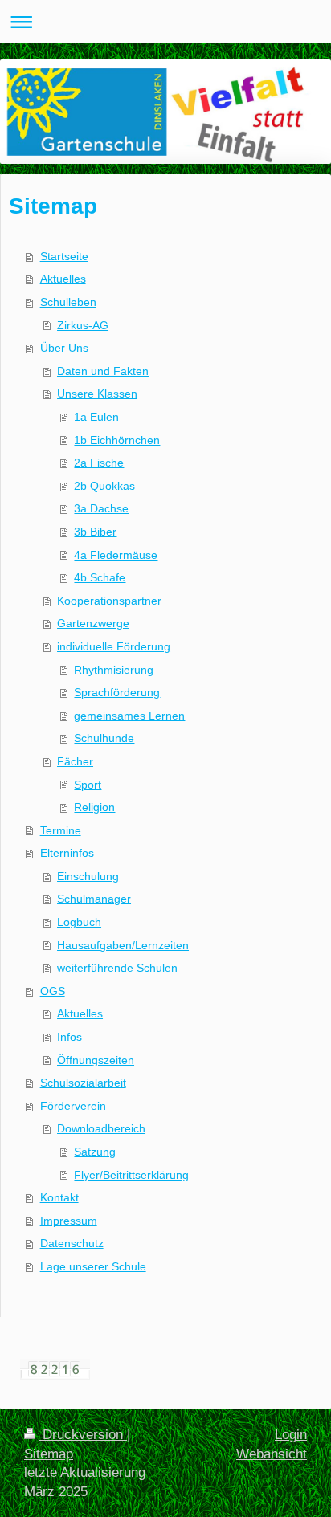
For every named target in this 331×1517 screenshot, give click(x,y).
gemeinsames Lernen (129, 715)
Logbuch (79, 922)
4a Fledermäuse (115, 554)
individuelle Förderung (113, 646)
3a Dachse (101, 508)
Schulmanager (94, 898)
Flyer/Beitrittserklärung (131, 1174)
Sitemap (48, 1454)
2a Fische (99, 462)
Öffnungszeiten (95, 1060)
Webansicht (271, 1454)
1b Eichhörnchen (117, 440)
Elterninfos (67, 852)
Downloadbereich (101, 1128)
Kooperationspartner (109, 600)
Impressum (68, 1220)
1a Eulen (96, 416)
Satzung (95, 1151)
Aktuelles (63, 278)
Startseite (64, 256)
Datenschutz (72, 1243)
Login (291, 1434)
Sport (87, 784)
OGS (52, 991)
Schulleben (68, 302)
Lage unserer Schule (93, 1266)
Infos (69, 1036)
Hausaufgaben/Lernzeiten (123, 945)
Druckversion (83, 1434)
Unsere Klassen (97, 393)
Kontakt (59, 1197)
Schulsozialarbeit (83, 1082)
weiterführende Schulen (117, 967)
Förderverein (73, 1105)
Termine (60, 830)
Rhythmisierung (113, 669)
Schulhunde (104, 738)
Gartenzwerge (93, 623)
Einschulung (88, 876)
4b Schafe (99, 577)
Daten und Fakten (103, 371)
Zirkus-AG (82, 325)
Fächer (75, 761)
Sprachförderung (117, 692)
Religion (94, 807)
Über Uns (64, 347)
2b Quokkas (104, 485)
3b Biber (95, 531)
